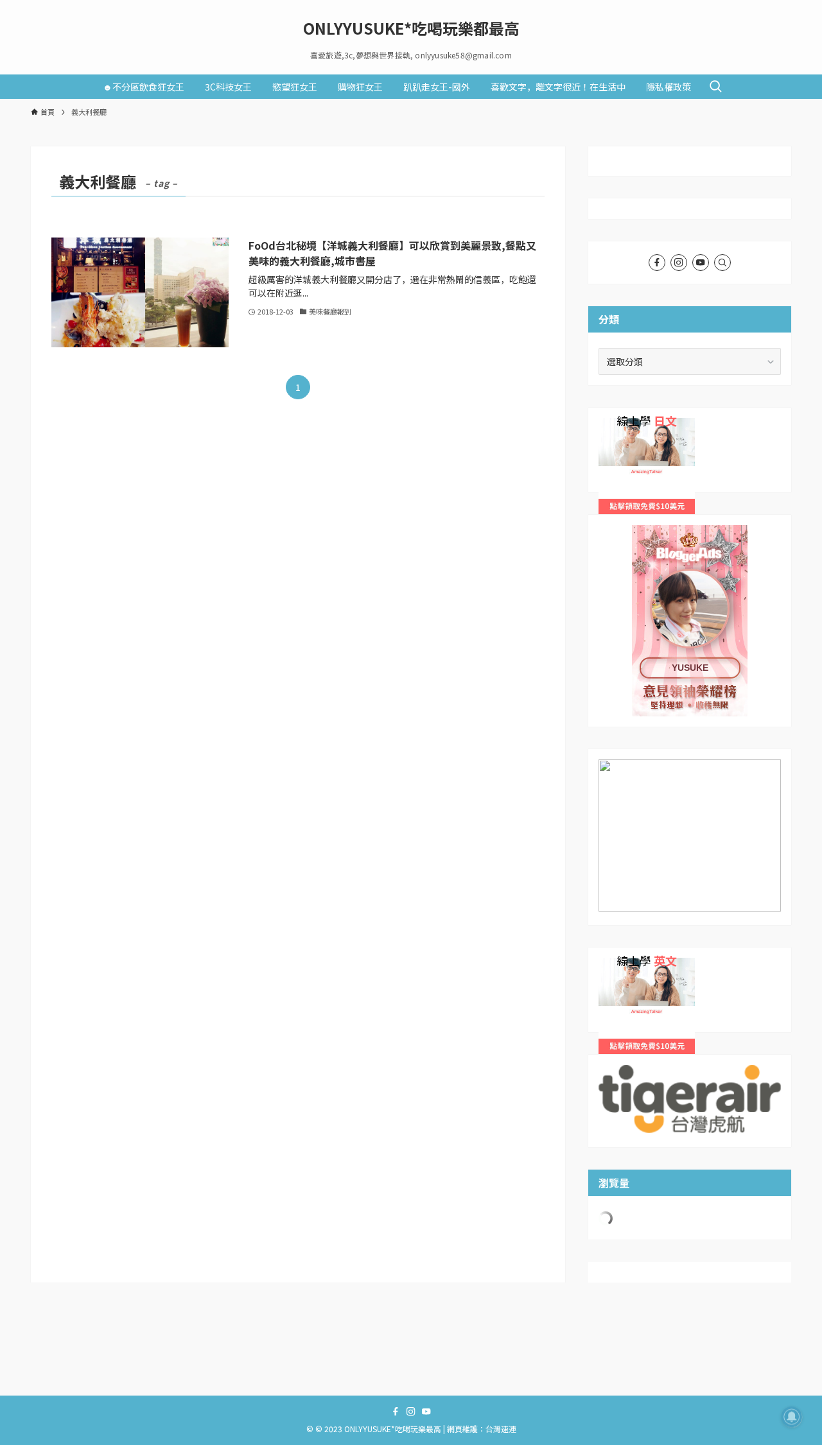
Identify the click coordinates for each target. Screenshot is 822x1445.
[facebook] (657, 262)
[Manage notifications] (792, 1416)
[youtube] (700, 262)
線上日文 (616, 425)
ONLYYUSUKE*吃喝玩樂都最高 (411, 28)
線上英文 (616, 964)
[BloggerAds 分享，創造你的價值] (689, 564)
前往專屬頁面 (690, 620)
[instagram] (678, 262)
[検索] (722, 262)
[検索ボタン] (715, 86)
